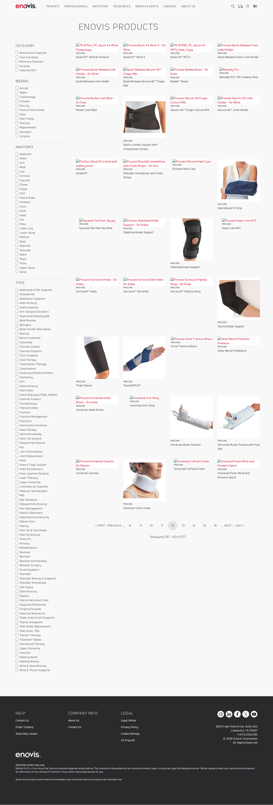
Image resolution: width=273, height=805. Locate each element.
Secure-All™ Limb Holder (233, 110)
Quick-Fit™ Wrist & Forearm (92, 57)
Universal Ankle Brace (89, 410)
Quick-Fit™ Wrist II (134, 57)
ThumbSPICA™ (132, 385)
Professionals (75, 6)
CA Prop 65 (128, 740)
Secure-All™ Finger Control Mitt (189, 110)
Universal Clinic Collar (137, 508)
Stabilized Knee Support (185, 267)
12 (174, 527)
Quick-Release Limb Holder (92, 81)
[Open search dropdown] (233, 10)
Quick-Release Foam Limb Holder (238, 57)
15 (206, 525)
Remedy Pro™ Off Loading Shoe (238, 77)
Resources (122, 6)
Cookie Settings (130, 733)
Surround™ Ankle (86, 291)
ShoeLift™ (82, 173)
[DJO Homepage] (26, 6)
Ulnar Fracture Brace (184, 346)
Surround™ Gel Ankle (136, 291)
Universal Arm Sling (142, 405)
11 (164, 525)
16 (217, 525)
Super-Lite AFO (231, 228)
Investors (100, 6)
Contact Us (22, 720)
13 (185, 525)
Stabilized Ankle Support (138, 232)
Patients (53, 6)
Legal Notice (128, 720)
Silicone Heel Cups (183, 169)
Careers (169, 6)
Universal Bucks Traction (185, 445)
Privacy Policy (129, 727)
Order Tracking (24, 727)
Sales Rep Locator (27, 733)
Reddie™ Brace (179, 81)
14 (196, 525)
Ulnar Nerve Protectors (232, 350)
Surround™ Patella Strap (185, 291)
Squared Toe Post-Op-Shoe (95, 228)
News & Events (146, 6)
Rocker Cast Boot (86, 110)
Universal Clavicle (87, 473)
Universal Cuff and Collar (189, 469)
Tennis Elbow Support (231, 326)
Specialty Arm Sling (230, 208)
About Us (188, 6)
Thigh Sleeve (84, 385)
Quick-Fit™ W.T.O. (180, 57)
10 (153, 525)
